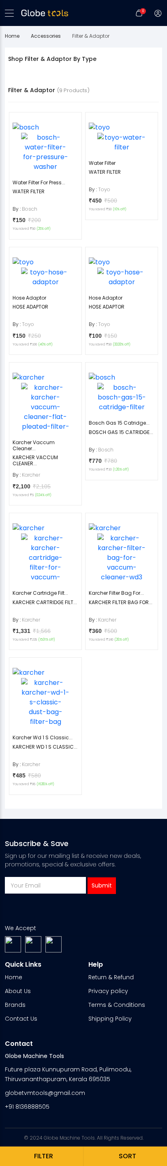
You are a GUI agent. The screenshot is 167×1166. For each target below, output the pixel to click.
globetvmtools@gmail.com (45, 1093)
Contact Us (21, 1019)
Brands (15, 1005)
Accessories (46, 35)
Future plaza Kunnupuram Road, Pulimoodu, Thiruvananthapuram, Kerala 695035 (68, 1074)
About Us (18, 991)
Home (12, 35)
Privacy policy (108, 991)
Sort (127, 1156)
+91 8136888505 (27, 1107)
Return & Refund (111, 977)
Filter (43, 1156)
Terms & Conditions (116, 1005)
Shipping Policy (110, 1019)
